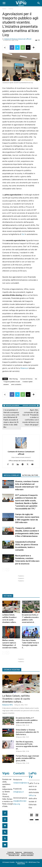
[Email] (28, 47)
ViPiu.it (32, 795)
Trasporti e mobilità (6, 560)
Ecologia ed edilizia (6, 547)
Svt (23, 234)
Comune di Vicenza (26, 379)
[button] (4, 3)
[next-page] (7, 569)
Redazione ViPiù (7, 705)
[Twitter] (17, 47)
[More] (33, 47)
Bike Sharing (13, 379)
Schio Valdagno (7, 611)
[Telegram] (23, 464)
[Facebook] (12, 47)
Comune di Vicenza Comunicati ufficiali (17, 39)
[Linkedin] (19, 464)
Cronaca (5, 487)
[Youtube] (33, 464)
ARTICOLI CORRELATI (11, 475)
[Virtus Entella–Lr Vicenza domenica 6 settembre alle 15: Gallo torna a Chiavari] (8, 733)
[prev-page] (3, 569)
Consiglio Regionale (28, 637)
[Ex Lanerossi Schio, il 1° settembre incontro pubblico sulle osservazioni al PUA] (31, 607)
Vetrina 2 (5, 500)
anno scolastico (16, 384)
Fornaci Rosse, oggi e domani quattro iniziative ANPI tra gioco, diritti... (27, 758)
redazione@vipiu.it (21, 783)
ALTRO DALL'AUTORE (30, 475)
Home (4, 9)
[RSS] (4, 832)
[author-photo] (21, 448)
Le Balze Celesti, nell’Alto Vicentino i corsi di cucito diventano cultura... (16, 698)
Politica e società (5, 519)
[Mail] (4, 825)
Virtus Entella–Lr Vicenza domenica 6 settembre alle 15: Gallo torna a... (27, 732)
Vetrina (10, 9)
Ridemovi (24, 368)
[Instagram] (14, 464)
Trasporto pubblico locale (11, 381)
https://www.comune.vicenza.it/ (21, 457)
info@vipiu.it (18, 792)
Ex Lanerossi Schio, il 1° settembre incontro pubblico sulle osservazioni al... (27, 720)
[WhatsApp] (22, 47)
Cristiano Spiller (28, 381)
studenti (6, 384)
